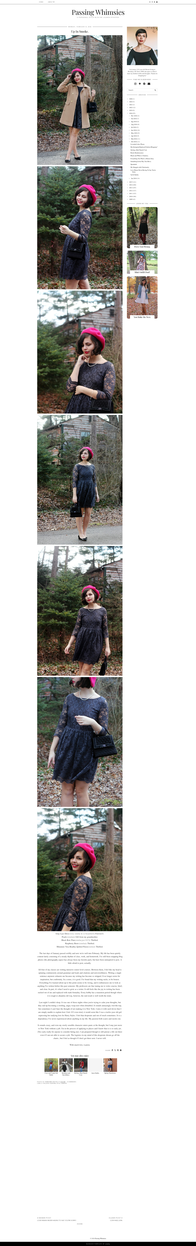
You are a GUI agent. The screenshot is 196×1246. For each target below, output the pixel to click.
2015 (130, 182)
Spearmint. (134, 164)
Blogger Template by (98, 1244)
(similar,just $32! (82, 940)
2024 (130, 102)
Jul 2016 (133, 127)
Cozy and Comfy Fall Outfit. (51, 1074)
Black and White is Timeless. (139, 156)
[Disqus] (79, 1120)
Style (58, 1083)
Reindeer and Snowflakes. (66, 1074)
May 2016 (134, 133)
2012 (130, 191)
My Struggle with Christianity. (140, 167)
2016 (130, 113)
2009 (130, 199)
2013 (130, 188)
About (50, 2)
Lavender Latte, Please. (138, 144)
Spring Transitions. (110, 1073)
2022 (130, 107)
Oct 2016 (134, 119)
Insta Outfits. (95, 1073)
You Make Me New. (142, 317)
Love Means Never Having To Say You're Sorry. (143, 171)
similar (71, 936)
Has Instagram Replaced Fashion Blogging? (144, 147)
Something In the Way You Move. (141, 161)
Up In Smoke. (135, 175)
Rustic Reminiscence (137, 153)
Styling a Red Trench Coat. (80, 1074)
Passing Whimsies (98, 11)
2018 (130, 110)
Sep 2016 (134, 122)
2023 (130, 105)
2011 (130, 193)
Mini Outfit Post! (142, 272)
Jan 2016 (134, 178)
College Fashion (49, 1083)
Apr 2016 (134, 136)
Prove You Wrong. (142, 246)
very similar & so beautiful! (82, 933)
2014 (130, 185)
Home (41, 2)
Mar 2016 (134, 139)
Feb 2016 (134, 142)
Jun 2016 (134, 130)
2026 (130, 99)
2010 (130, 196)
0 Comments (71, 1082)
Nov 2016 (134, 116)
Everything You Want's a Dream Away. (142, 159)
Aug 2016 (134, 124)
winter (64, 1083)
